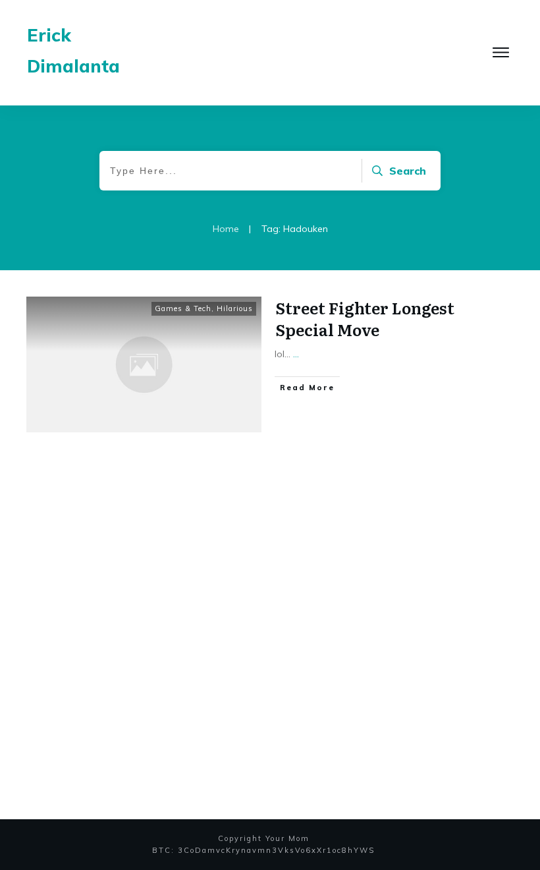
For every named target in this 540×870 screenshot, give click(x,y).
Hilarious (235, 308)
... (296, 354)
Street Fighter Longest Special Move (364, 318)
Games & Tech (183, 308)
